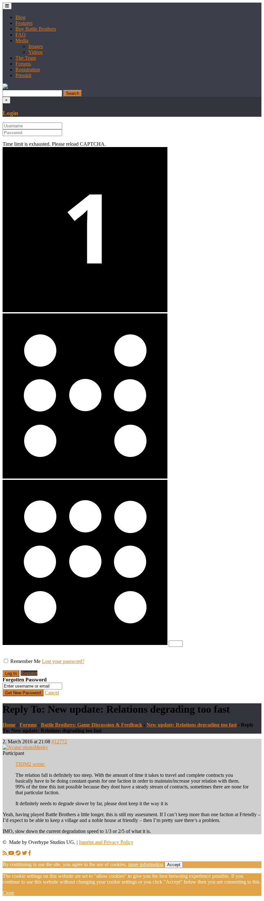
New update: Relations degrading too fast (191, 725)
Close (8, 893)
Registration (27, 69)
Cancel (52, 692)
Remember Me (25, 661)
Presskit (23, 75)
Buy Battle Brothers (35, 29)
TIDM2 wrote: (30, 764)
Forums (23, 63)
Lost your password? (63, 661)
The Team (25, 58)
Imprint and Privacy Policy (106, 842)
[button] (5, 87)
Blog (20, 17)
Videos (35, 52)
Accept (173, 864)
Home (9, 725)
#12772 (59, 741)
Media (21, 40)
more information (145, 864)
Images (35, 46)
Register (29, 673)
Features (24, 23)
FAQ (20, 34)
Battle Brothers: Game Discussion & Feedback (91, 725)
